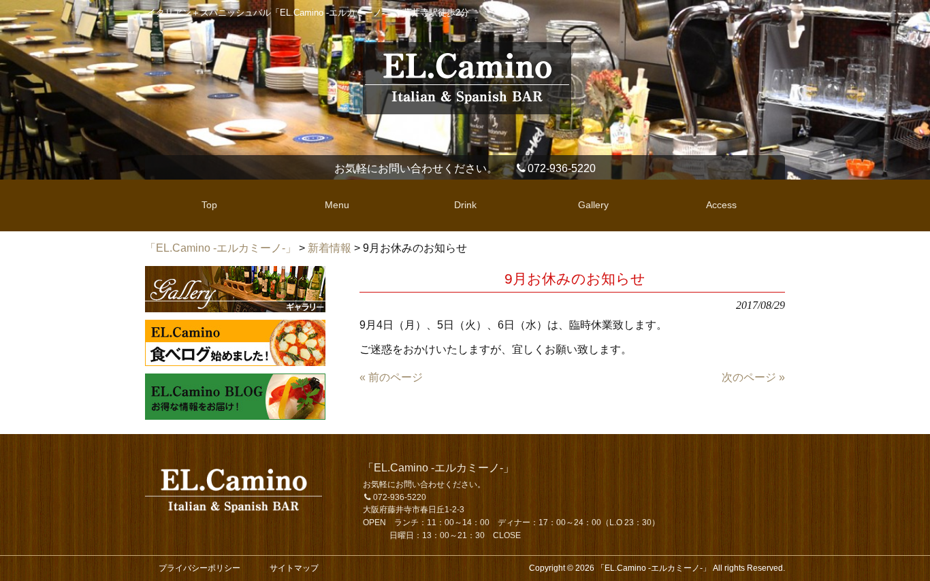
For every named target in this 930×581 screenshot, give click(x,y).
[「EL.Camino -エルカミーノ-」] (467, 108)
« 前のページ (391, 377)
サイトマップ (294, 568)
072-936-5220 (562, 168)
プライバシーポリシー (199, 568)
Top (898, 549)
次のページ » (753, 377)
